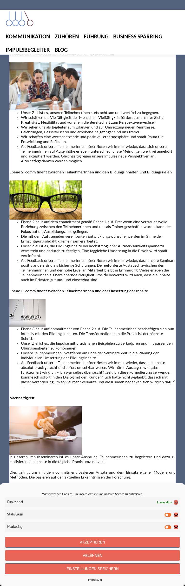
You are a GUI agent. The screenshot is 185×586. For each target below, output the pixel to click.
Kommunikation (28, 37)
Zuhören (67, 37)
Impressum (95, 579)
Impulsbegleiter (28, 50)
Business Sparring (137, 37)
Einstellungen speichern (92, 569)
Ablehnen (92, 555)
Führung (96, 37)
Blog (61, 50)
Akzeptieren (92, 542)
